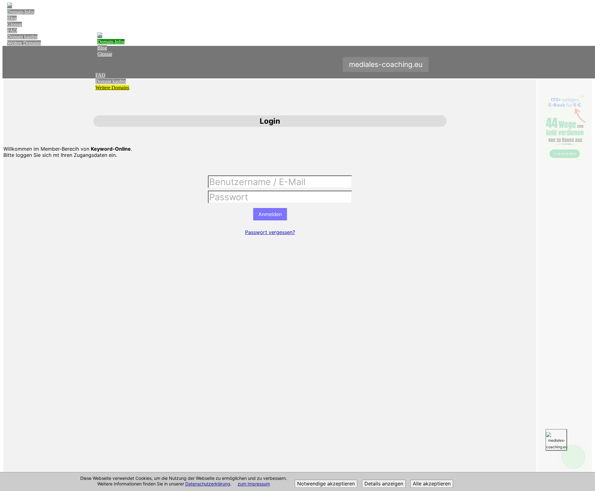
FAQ (12, 30)
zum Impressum (254, 484)
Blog (12, 18)
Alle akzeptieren (432, 484)
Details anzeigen (383, 484)
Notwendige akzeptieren (326, 484)
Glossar (14, 24)
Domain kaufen (22, 36)
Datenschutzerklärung (207, 484)
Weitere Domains (24, 43)
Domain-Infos (20, 12)
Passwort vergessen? (270, 232)
